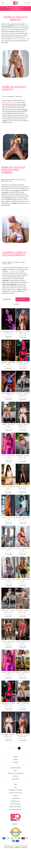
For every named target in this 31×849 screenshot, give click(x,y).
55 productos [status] (16, 304)
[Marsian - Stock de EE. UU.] (8, 691)
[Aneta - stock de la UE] (23, 536)
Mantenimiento (15, 779)
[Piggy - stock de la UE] (8, 443)
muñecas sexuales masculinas (18, 39)
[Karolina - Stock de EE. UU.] (23, 722)
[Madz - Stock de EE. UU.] (23, 691)
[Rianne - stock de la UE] (23, 505)
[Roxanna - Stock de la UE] (23, 443)
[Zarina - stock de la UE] (23, 567)
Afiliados (15, 762)
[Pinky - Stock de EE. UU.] (23, 629)
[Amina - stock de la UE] (8, 505)
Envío (15, 787)
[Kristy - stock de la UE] (8, 536)
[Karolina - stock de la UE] (23, 319)
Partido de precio (15, 801)
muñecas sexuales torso (14, 271)
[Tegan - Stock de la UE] (8, 567)
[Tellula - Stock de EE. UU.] (8, 598)
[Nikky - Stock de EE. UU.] (23, 660)
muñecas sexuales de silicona (9, 102)
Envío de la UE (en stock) (15, 793)
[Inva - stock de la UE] (8, 381)
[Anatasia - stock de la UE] (8, 319)
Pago (15, 784)
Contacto (15, 756)
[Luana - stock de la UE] (8, 474)
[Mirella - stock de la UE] (23, 474)
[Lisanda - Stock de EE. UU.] (8, 722)
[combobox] (8, 299)
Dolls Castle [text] (8, 334)
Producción (15, 795)
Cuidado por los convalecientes (15, 773)
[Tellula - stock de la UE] (23, 381)
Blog (15, 770)
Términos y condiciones (15, 809)
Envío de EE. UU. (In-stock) (15, 790)
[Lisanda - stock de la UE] (23, 412)
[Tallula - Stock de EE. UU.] (23, 598)
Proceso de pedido (15, 804)
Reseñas (15, 759)
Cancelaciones (15, 798)
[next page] (19, 748)
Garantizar (15, 776)
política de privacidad (15, 806)
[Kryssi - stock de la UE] (8, 350)
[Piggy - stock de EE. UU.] (8, 660)
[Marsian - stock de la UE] (23, 350)
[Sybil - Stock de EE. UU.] (8, 629)
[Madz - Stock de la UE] (8, 412)
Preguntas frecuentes (15, 768)
